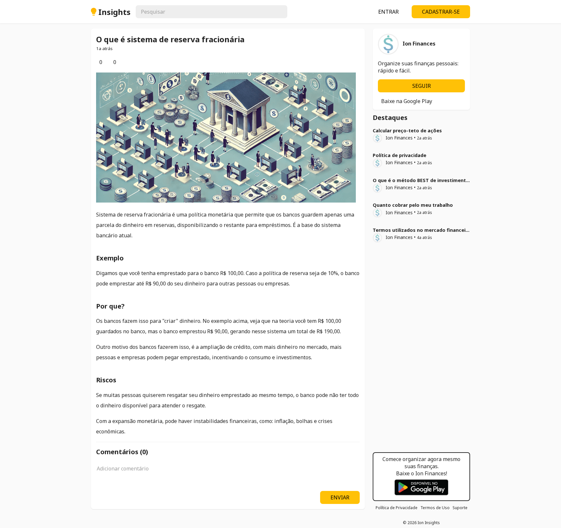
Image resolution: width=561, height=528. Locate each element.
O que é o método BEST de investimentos (422, 180)
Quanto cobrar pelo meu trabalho (413, 205)
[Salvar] (124, 62)
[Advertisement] (421, 349)
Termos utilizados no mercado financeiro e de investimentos (445, 230)
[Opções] (129, 62)
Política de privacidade (399, 155)
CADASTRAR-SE (441, 11)
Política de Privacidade (397, 507)
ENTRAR (388, 11)
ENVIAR (339, 497)
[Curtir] (96, 62)
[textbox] (228, 472)
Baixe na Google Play (406, 101)
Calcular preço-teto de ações (407, 130)
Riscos (106, 380)
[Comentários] (110, 62)
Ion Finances (399, 138)
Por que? (110, 306)
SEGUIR (421, 85)
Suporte (460, 507)
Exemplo (110, 258)
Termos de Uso (435, 507)
